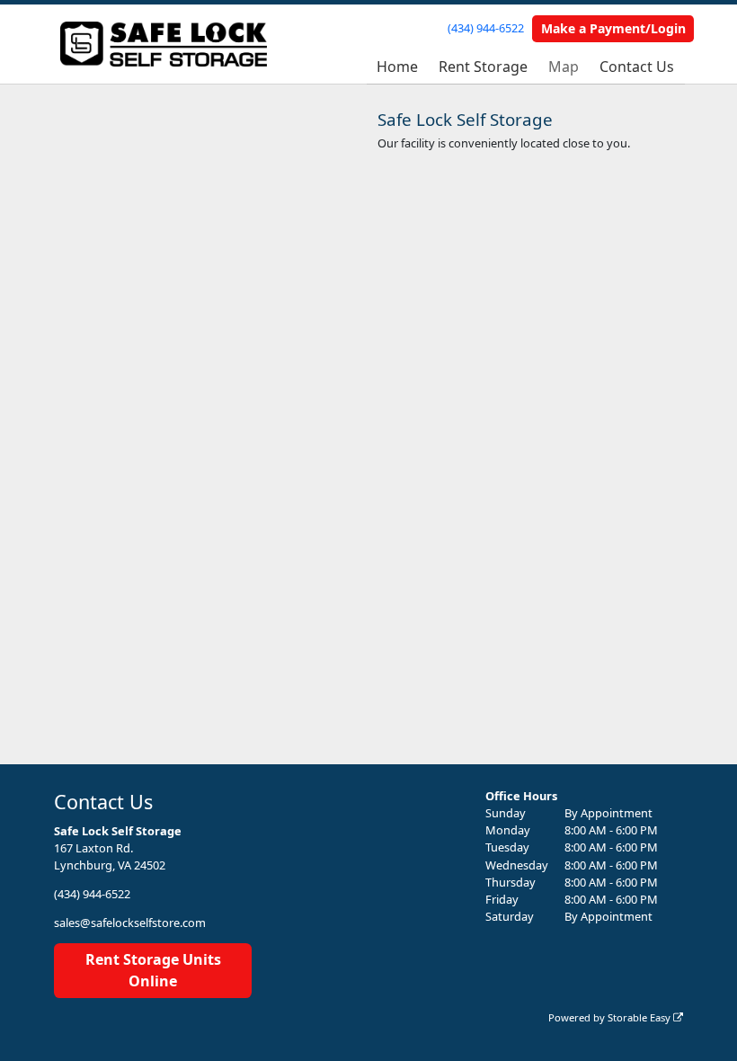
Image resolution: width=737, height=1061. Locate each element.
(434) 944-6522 (486, 28)
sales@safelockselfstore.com (130, 922)
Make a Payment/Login (613, 28)
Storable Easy (640, 1017)
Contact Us (636, 66)
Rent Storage (483, 66)
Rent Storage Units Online (153, 970)
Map (563, 66)
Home (397, 66)
